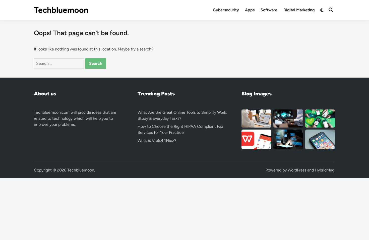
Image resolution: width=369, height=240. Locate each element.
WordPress (297, 170)
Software (269, 10)
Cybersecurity (226, 10)
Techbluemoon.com (52, 112)
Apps (250, 10)
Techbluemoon (61, 10)
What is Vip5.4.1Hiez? (157, 140)
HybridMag (324, 170)
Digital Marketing (299, 10)
